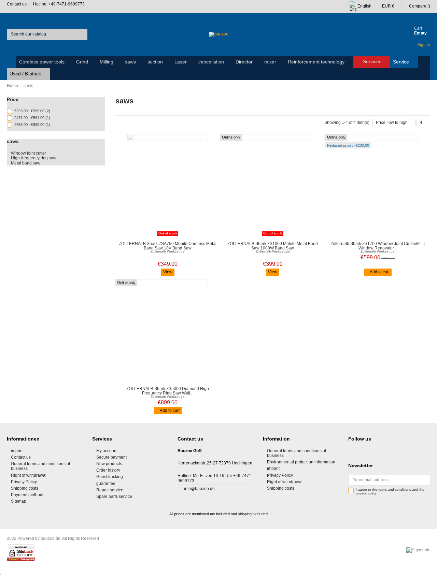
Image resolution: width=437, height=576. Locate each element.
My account (106, 450)
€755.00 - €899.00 (32, 125)
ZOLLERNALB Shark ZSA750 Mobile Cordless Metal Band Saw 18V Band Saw (167, 245)
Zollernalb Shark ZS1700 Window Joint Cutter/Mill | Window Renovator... (377, 245)
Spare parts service (114, 496)
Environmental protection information (301, 462)
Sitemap (18, 501)
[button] (44, 62)
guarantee (105, 483)
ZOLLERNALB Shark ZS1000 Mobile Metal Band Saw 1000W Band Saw (272, 245)
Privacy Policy (24, 481)
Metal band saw (25, 163)
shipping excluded (253, 514)
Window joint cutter (28, 153)
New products (109, 463)
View (167, 272)
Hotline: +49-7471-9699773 (59, 4)
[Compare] (164, 236)
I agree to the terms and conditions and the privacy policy (390, 491)
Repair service (109, 490)
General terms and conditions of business (40, 466)
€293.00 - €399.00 (32, 111)
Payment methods (27, 494)
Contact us (17, 4)
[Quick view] (171, 236)
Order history (108, 470)
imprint (17, 450)
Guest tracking (109, 476)
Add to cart (379, 272)
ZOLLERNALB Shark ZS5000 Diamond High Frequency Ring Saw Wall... (167, 390)
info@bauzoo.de (199, 488)
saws (13, 141)
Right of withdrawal (28, 475)
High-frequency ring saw (33, 158)
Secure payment (111, 457)
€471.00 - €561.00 (32, 118)
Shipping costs (24, 488)
